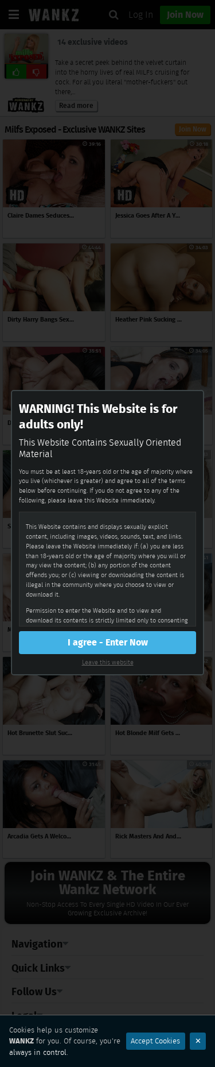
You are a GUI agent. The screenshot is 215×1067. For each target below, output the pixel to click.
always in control (38, 1052)
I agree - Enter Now (108, 642)
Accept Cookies (155, 1040)
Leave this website (108, 662)
